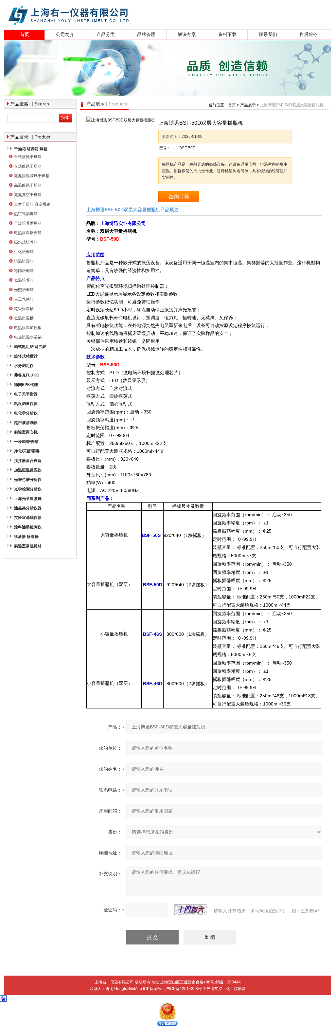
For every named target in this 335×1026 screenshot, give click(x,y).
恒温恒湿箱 (24, 261)
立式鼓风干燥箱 (28, 166)
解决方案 (187, 34)
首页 (24, 34)
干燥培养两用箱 (28, 223)
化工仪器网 (236, 988)
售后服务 (308, 34)
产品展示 (248, 105)
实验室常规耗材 (28, 546)
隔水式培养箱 (26, 242)
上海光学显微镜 (28, 498)
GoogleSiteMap (128, 988)
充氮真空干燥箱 (28, 194)
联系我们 (268, 34)
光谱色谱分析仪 (28, 479)
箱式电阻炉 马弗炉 (30, 346)
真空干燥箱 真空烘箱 (32, 204)
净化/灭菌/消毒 (27, 451)
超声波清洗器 (26, 422)
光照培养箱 (24, 289)
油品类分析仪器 (28, 508)
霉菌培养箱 (24, 270)
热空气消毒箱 (26, 213)
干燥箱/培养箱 (26, 441)
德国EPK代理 (26, 384)
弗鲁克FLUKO (26, 375)
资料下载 (227, 34)
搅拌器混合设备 (28, 460)
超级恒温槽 (24, 308)
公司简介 (65, 34)
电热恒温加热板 (28, 327)
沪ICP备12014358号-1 (185, 988)
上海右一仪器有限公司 (94, 14)
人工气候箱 (24, 299)
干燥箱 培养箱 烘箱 (30, 149)
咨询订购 (178, 196)
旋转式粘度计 (26, 356)
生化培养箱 (24, 251)
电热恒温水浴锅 (28, 337)
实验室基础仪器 (28, 517)
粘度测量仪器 (26, 403)
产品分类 (106, 34)
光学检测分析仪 (28, 489)
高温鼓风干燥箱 (28, 185)
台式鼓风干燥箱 (28, 157)
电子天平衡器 (26, 394)
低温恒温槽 (24, 318)
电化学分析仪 (26, 413)
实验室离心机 (26, 432)
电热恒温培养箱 (28, 232)
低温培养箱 (24, 280)
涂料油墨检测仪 (28, 527)
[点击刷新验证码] (190, 909)
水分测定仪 (24, 365)
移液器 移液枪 (26, 536)
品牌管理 (146, 34)
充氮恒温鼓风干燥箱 (31, 176)
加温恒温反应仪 (28, 470)
